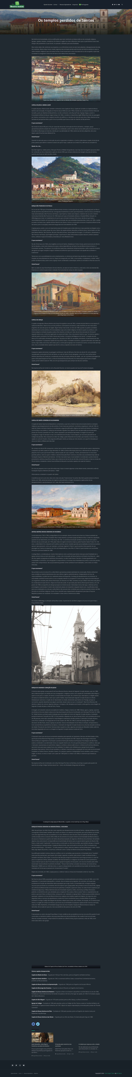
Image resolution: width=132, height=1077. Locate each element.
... (37, 1052)
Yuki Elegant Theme (110, 1073)
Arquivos (75, 4)
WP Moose (119, 1073)
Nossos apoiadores (65, 4)
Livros (55, 4)
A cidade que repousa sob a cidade (89, 1044)
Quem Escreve (48, 4)
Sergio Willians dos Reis (62, 24)
